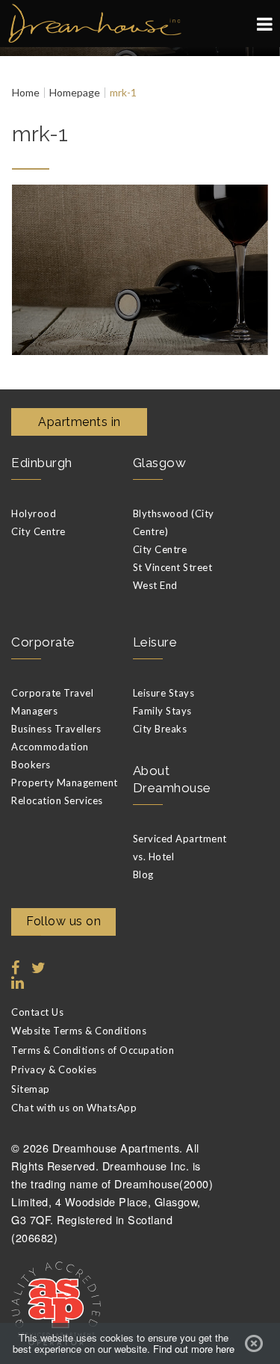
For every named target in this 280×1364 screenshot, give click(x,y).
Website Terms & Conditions (78, 1031)
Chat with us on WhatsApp (74, 1108)
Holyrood (33, 513)
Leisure (155, 642)
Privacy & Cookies (54, 1070)
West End (155, 585)
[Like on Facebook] (15, 967)
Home (26, 92)
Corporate (43, 642)
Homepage (74, 92)
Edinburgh (41, 462)
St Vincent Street (173, 567)
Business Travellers (56, 729)
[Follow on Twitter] (35, 967)
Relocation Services (57, 800)
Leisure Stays (164, 693)
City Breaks (160, 729)
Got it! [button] (254, 1344)
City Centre (38, 531)
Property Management (64, 783)
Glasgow (160, 462)
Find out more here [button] (193, 1349)
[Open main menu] (265, 24)
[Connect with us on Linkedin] (15, 982)
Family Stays (162, 711)
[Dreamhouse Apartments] (140, 23)
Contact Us (37, 1012)
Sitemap (30, 1089)
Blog (143, 874)
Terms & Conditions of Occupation (92, 1050)
